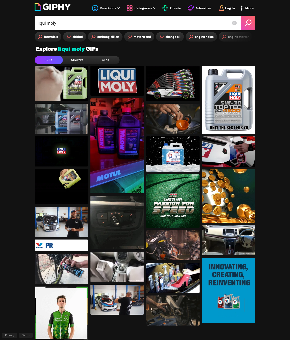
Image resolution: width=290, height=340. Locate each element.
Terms (26, 335)
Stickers (77, 60)
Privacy (9, 335)
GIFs (48, 60)
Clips (105, 60)
